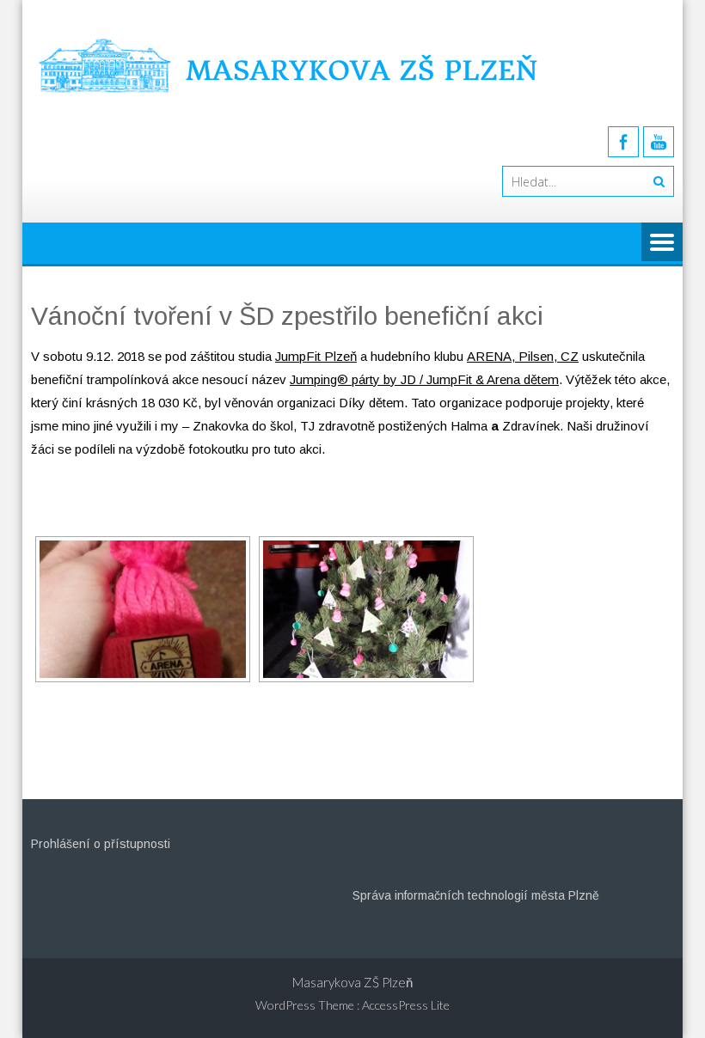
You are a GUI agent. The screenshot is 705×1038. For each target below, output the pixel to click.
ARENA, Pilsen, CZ (523, 356)
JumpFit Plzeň (316, 356)
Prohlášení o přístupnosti (100, 844)
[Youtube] (658, 141)
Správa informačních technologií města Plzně (475, 895)
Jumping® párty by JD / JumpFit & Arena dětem (424, 379)
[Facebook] (623, 141)
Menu (662, 243)
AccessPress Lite (406, 1005)
